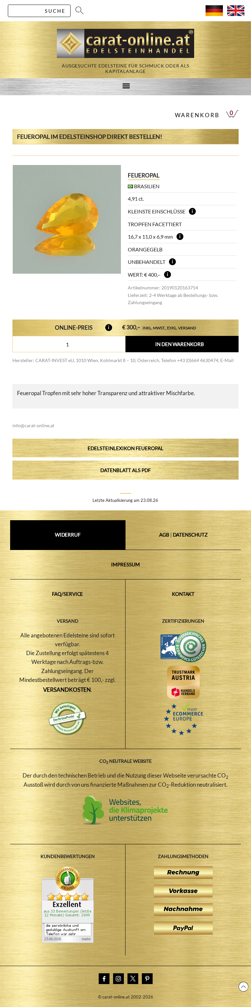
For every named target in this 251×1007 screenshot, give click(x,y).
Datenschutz (190, 535)
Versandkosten (67, 689)
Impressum (125, 564)
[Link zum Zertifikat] (68, 941)
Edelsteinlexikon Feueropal (125, 448)
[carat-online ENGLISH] (235, 13)
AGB (164, 535)
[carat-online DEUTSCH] (214, 13)
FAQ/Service (67, 594)
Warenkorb (197, 115)
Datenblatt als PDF (125, 470)
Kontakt (183, 594)
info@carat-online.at (33, 425)
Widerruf (67, 535)
